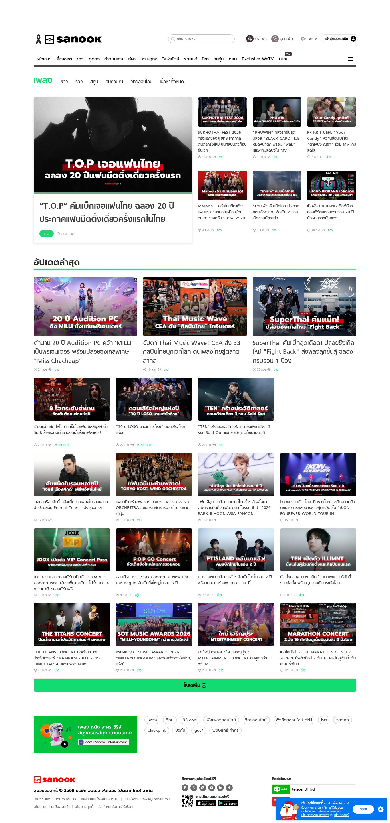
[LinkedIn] (220, 787)
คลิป (233, 59)
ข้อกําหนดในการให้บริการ (116, 806)
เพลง (152, 720)
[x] (193, 787)
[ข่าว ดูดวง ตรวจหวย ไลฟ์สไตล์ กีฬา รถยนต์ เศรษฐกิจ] (68, 39)
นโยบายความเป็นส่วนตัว (52, 806)
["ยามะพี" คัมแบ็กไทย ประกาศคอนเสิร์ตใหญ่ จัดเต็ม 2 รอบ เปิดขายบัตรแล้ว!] (277, 185)
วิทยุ (170, 720)
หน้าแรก (43, 59)
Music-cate (62, 444)
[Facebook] (185, 787)
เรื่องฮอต (63, 59)
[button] (173, 39)
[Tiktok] (229, 787)
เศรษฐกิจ (149, 59)
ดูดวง (94, 59)
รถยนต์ (190, 59)
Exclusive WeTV (258, 59)
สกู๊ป (137, 595)
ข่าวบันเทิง (113, 59)
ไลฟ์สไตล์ (170, 59)
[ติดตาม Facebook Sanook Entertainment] (85, 734)
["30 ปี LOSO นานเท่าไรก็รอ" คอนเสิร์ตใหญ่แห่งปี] (154, 399)
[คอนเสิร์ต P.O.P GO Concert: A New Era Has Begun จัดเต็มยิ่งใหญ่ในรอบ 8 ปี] (154, 549)
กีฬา (132, 59)
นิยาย (283, 59)
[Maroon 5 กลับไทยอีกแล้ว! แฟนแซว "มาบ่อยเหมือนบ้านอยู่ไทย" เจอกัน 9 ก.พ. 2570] (222, 185)
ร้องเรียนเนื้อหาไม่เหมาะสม (100, 799)
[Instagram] (202, 787)
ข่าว (80, 59)
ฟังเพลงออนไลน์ (221, 720)
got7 (198, 730)
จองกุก (342, 720)
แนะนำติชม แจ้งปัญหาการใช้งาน (147, 799)
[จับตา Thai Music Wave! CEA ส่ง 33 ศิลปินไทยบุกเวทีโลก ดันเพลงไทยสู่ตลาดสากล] (195, 306)
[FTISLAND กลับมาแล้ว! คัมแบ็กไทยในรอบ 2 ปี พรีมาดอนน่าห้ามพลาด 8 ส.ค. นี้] (236, 549)
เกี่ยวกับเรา (42, 799)
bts (324, 720)
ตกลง (363, 809)
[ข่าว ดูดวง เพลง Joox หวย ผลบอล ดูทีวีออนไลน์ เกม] (54, 779)
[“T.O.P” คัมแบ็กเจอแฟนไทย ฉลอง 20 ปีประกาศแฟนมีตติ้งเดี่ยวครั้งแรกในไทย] (113, 145)
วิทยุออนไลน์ (256, 720)
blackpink (157, 730)
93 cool (190, 720)
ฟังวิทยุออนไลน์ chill (294, 720)
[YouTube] (211, 787)
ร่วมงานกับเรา (65, 799)
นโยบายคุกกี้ (84, 806)
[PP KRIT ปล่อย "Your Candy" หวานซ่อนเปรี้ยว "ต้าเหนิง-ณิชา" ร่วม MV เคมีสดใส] (331, 112)
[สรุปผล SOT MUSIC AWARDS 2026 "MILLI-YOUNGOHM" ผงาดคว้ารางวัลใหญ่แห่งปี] (154, 624)
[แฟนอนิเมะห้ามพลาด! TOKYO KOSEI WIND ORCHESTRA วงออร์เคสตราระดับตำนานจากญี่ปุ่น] (154, 474)
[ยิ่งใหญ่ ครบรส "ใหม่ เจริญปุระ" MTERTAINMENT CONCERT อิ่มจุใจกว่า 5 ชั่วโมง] (236, 624)
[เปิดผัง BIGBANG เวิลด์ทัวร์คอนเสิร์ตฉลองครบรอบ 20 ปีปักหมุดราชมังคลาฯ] (331, 185)
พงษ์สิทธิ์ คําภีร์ (225, 730)
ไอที (205, 59)
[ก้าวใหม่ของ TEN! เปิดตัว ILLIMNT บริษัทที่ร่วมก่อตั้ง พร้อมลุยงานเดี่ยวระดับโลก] (318, 549)
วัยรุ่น (219, 59)
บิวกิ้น (180, 730)
